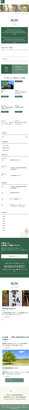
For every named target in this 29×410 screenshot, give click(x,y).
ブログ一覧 (5, 145)
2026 (4, 216)
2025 (4, 218)
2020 (4, 230)
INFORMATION (6, 148)
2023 (4, 223)
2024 (4, 221)
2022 (4, 225)
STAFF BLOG (5, 150)
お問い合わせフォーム (14, 256)
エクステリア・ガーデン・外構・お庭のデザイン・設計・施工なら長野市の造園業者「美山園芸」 (14, 406)
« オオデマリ (5, 59)
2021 (4, 228)
